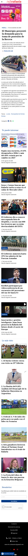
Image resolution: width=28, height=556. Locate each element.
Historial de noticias (14, 527)
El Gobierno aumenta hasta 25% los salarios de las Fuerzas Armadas (13, 256)
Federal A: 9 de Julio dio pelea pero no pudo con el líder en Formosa (13, 419)
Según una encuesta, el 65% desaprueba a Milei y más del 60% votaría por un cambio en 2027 (13, 154)
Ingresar (14, 533)
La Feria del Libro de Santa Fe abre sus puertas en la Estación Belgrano (12, 477)
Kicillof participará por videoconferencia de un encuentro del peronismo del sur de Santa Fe (12, 289)
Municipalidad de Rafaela (18, 114)
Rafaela (3, 116)
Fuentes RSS (14, 530)
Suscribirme (14, 501)
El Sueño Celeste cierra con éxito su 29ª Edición (12, 361)
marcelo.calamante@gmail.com (14, 544)
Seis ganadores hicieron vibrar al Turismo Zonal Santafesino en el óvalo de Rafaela (13, 448)
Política (4, 28)
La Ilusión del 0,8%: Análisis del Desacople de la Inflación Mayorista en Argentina (13, 389)
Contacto (14, 524)
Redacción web (8, 51)
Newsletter (7, 487)
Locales (8, 114)
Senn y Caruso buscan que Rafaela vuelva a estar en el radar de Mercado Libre (13, 187)
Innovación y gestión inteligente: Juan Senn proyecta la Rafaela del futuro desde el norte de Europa (12, 324)
